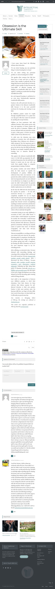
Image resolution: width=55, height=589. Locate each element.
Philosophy (46, 16)
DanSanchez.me (15, 302)
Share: (4, 341)
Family (34, 16)
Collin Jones (49, 189)
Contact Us (51, 586)
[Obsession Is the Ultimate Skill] (18, 47)
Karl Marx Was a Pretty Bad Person (44, 91)
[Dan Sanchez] (5, 64)
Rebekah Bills (47, 211)
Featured (6, 535)
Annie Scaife (42, 232)
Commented (43, 29)
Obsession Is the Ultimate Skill (14, 27)
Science (47, 63)
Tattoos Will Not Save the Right (9, 533)
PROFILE (5, 73)
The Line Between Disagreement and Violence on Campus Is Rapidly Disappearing (27, 535)
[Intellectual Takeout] (27, 9)
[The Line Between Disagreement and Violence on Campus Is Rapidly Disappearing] (27, 526)
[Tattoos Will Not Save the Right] (10, 526)
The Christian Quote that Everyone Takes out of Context (45, 104)
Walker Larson (40, 179)
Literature (44, 79)
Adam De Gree (40, 189)
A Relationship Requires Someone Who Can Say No (44, 61)
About (4, 16)
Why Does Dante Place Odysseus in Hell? (44, 76)
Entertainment (45, 79)
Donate (10, 16)
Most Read (42, 26)
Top (50, 583)
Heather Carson (49, 200)
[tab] (41, 26)
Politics (5, 18)
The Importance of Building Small (18, 1)
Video (16, 16)
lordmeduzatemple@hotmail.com (24, 507)
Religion (45, 80)
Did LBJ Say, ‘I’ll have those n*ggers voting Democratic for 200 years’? (44, 117)
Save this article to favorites (17, 332)
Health (39, 16)
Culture (21, 16)
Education (28, 16)
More (10, 18)
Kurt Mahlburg (49, 179)
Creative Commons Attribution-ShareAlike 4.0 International (18, 354)
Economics (41, 93)
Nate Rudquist (42, 222)
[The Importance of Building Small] (40, 158)
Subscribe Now (24, 556)
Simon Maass (49, 222)
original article (24, 306)
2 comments (27, 33)
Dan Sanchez (20, 33)
